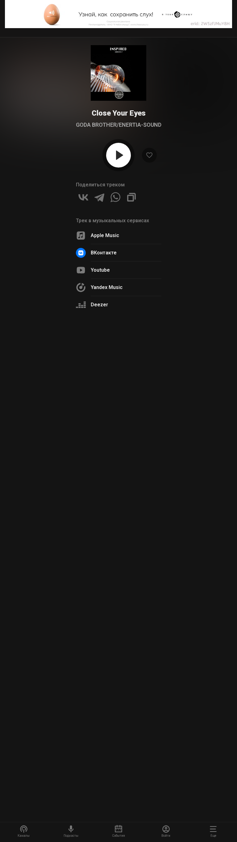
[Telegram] (99, 197)
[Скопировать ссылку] (131, 197)
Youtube (100, 270)
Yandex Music (107, 287)
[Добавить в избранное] (149, 155)
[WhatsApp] (115, 197)
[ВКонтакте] (83, 197)
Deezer (99, 305)
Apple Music (105, 235)
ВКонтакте (104, 253)
